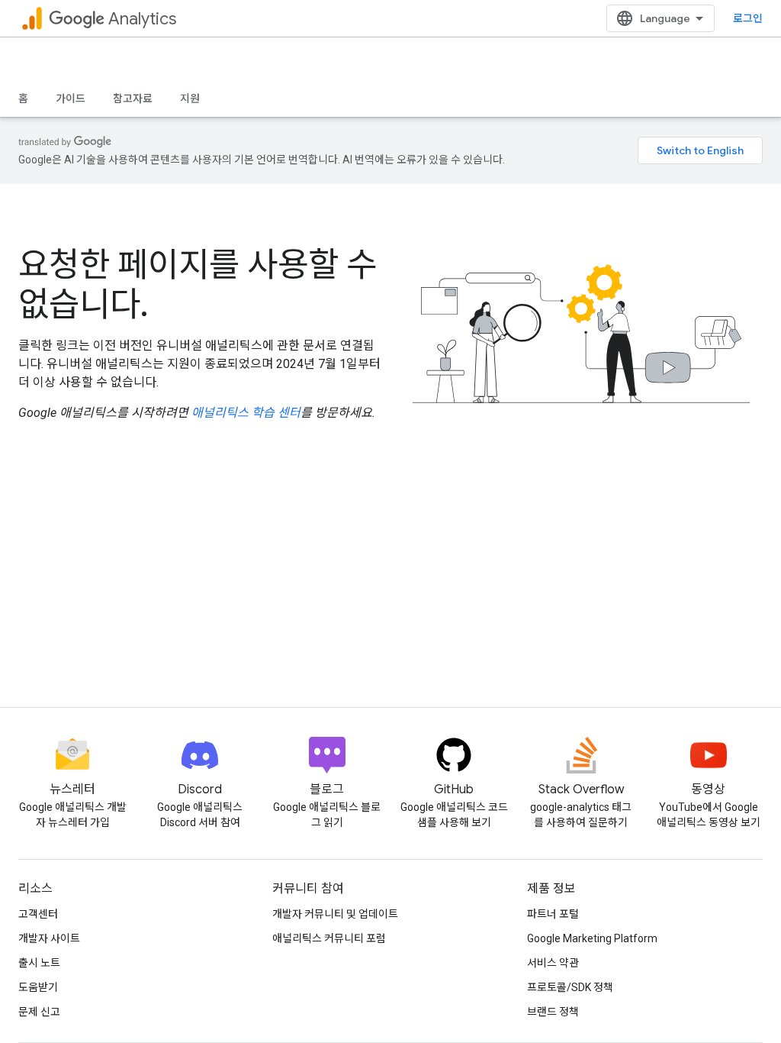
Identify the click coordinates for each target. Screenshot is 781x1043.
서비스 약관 (553, 963)
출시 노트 (39, 963)
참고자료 (133, 98)
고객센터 (38, 914)
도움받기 (38, 987)
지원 (190, 98)
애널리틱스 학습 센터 (246, 412)
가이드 (70, 98)
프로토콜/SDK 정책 (570, 987)
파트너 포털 (553, 914)
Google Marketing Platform (592, 938)
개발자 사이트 (49, 938)
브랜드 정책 (553, 1012)
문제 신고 (39, 1012)
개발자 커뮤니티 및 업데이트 (335, 914)
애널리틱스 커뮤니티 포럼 (329, 938)
